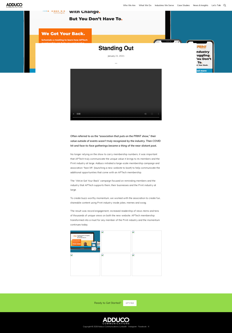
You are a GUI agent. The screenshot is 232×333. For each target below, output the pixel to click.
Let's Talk (130, 303)
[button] (225, 5)
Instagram (132, 326)
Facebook (142, 326)
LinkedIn (123, 326)
